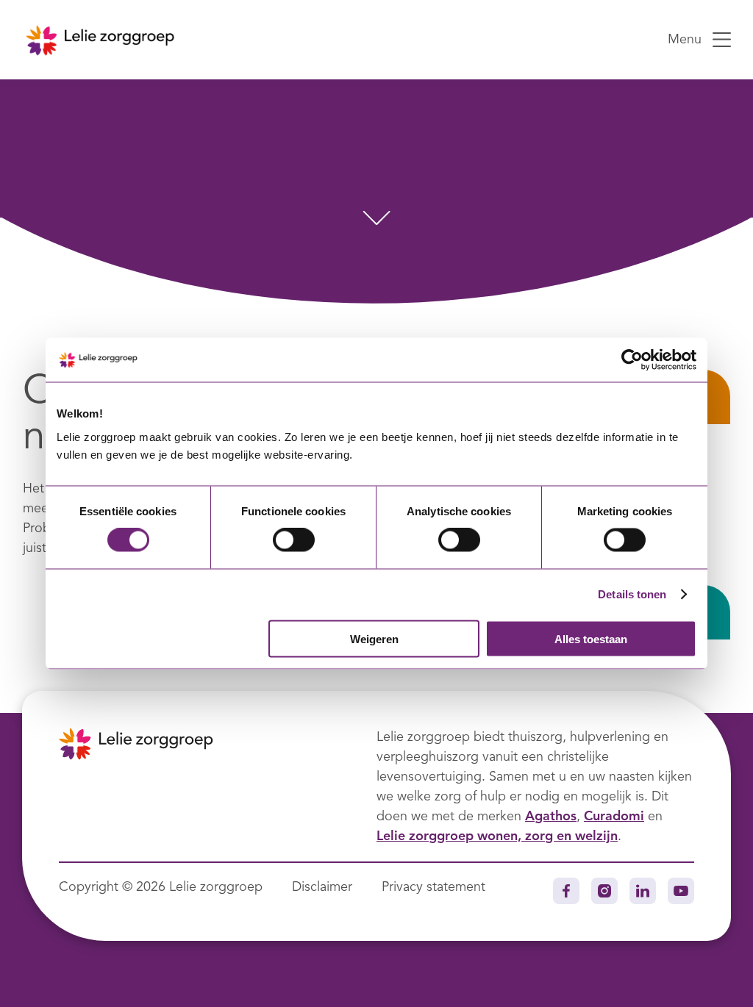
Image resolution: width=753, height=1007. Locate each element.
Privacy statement (433, 887)
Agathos (551, 816)
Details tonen (632, 594)
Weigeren (374, 638)
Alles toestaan (590, 638)
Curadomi (614, 816)
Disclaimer (322, 887)
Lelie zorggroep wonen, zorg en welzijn (497, 836)
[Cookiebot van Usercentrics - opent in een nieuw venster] (632, 360)
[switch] (294, 540)
